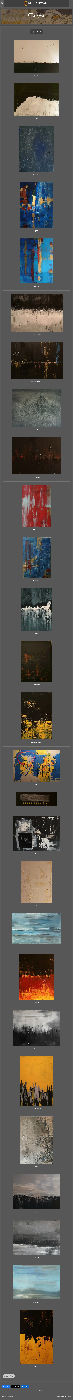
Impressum (41, 1390)
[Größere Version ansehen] (36, 56)
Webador (69, 1396)
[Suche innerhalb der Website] (2, 3)
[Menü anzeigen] (71, 3)
